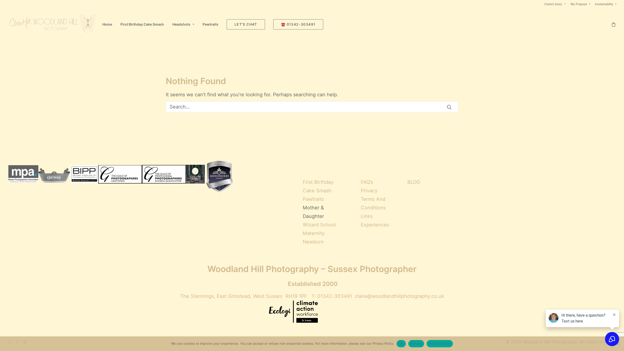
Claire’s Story (553, 4)
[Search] (312, 106)
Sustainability (604, 4)
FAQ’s (367, 182)
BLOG (413, 182)
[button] (449, 107)
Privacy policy (439, 343)
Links (367, 216)
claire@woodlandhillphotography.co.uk (399, 296)
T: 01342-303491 (332, 296)
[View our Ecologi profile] (293, 312)
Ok (401, 343)
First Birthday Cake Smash (142, 24)
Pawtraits (210, 24)
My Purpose (579, 4)
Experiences (375, 225)
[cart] (613, 24)
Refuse (416, 343)
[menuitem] (555, 4)
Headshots (181, 24)
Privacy (369, 191)
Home (107, 24)
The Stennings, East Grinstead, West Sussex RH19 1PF (243, 296)
